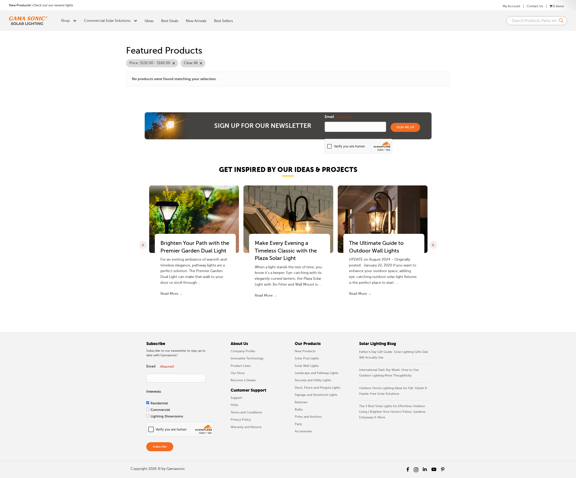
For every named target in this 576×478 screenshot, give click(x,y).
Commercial (160, 410)
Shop (65, 21)
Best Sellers (223, 21)
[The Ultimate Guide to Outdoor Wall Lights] (383, 219)
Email (338, 117)
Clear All (191, 63)
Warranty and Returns (246, 427)
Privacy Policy (241, 419)
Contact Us (535, 6)
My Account (511, 6)
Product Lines (240, 366)
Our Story (238, 373)
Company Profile (243, 351)
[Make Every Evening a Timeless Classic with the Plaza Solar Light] (288, 219)
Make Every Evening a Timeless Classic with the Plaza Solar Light (286, 250)
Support (236, 397)
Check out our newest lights (52, 5)
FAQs (234, 405)
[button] (143, 245)
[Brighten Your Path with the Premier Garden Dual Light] (194, 219)
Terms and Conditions (246, 412)
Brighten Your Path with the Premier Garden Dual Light (194, 247)
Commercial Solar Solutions (107, 21)
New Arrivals (196, 21)
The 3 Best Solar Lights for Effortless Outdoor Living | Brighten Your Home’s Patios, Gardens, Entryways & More (392, 411)
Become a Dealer (243, 380)
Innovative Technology (247, 358)
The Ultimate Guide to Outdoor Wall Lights (376, 247)
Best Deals (169, 21)
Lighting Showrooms (167, 416)
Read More (171, 294)
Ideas (149, 21)
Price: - (149, 63)
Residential (159, 403)
